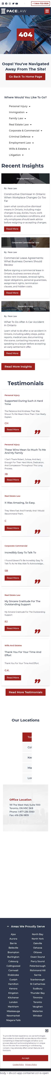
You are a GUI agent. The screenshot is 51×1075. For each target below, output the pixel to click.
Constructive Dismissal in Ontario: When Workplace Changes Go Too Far (25, 197)
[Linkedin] (3, 3)
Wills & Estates (18, 148)
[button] (46, 1030)
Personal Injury (18, 106)
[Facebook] (6, 3)
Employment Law (20, 142)
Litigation (15, 155)
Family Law (16, 118)
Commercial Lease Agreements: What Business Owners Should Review (24, 261)
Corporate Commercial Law (25, 242)
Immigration (16, 112)
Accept (25, 1058)
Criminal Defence (19, 136)
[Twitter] (13, 3)
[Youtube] (16, 3)
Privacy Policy (31, 1065)
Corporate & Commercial (24, 130)
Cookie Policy (18, 1065)
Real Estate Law (19, 124)
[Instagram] (10, 3)
